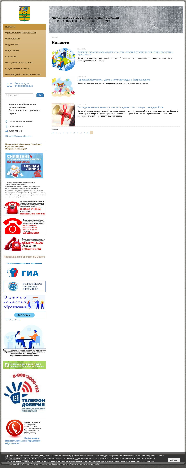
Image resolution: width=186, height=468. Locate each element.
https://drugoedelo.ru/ (12, 320)
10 (88, 132)
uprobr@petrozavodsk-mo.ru (20, 136)
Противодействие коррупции (23, 74)
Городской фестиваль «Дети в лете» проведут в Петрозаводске (113, 79)
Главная (55, 37)
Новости (10, 26)
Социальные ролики (17, 68)
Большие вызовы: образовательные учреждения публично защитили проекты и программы (125, 53)
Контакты (11, 56)
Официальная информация (21, 32)
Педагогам (11, 44)
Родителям (12, 50)
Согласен (174, 460)
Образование (12, 38)
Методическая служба (19, 62)
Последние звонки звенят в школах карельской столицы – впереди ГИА (120, 107)
